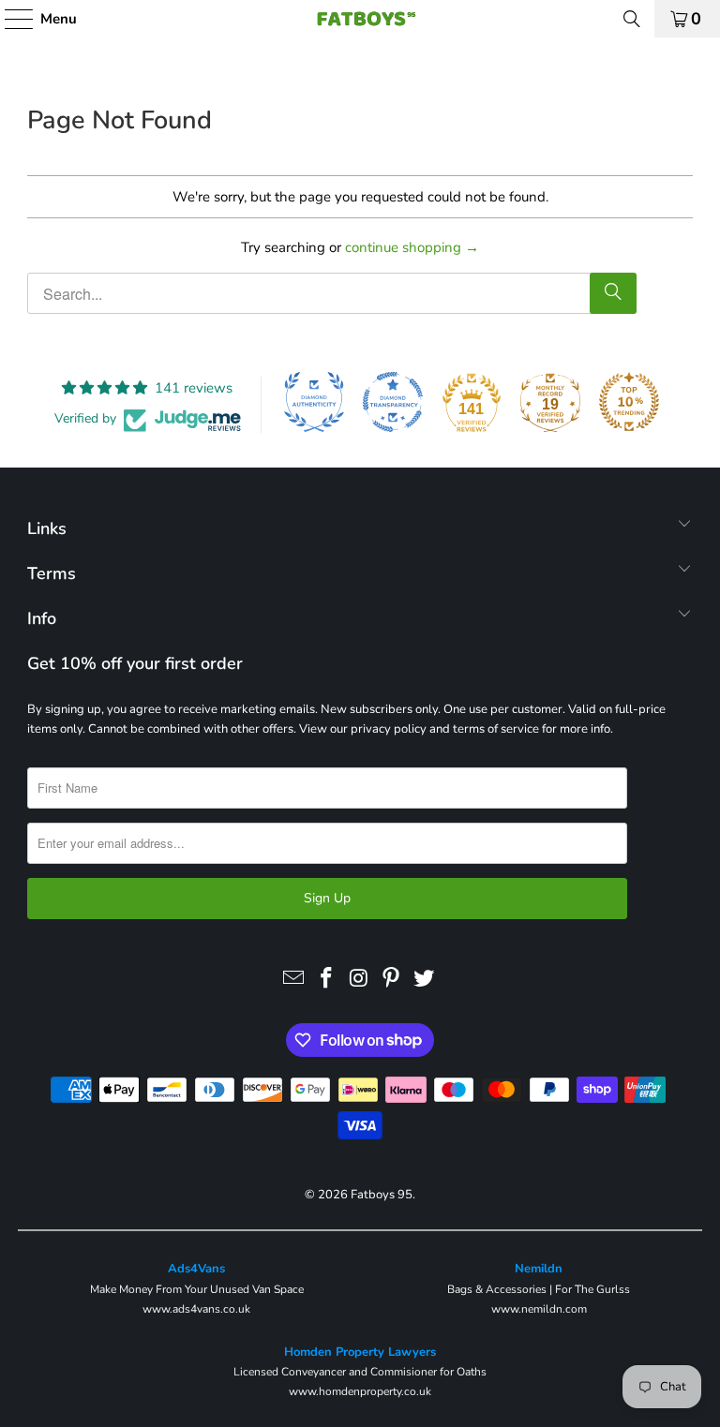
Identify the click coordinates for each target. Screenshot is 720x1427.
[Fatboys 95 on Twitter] (425, 979)
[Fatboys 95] (360, 18)
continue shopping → (412, 247)
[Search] (632, 18)
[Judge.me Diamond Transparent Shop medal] (393, 402)
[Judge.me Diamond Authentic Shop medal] (314, 402)
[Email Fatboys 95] (294, 979)
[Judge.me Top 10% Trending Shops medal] (629, 402)
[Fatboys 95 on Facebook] (326, 979)
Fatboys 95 (381, 1194)
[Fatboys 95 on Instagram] (359, 979)
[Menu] (10, 18)
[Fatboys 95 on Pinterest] (392, 979)
